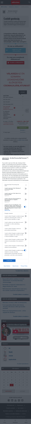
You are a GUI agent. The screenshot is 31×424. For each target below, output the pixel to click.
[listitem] (15, 185)
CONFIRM (9, 260)
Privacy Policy (24, 266)
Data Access (15, 266)
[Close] (28, 158)
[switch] (25, 188)
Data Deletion (7, 266)
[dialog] (15, 212)
